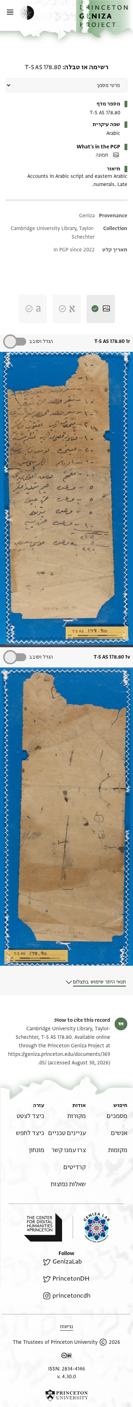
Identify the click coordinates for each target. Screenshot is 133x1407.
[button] (104, 19)
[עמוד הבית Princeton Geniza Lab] (91, 1227)
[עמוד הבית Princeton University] (66, 1395)
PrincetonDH (70, 1279)
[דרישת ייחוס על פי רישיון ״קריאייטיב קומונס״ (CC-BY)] (66, 1357)
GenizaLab (67, 1262)
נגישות (66, 1326)
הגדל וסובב (41, 341)
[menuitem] (117, 1116)
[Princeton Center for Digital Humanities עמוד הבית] (43, 1227)
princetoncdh (71, 1296)
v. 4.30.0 (66, 1376)
